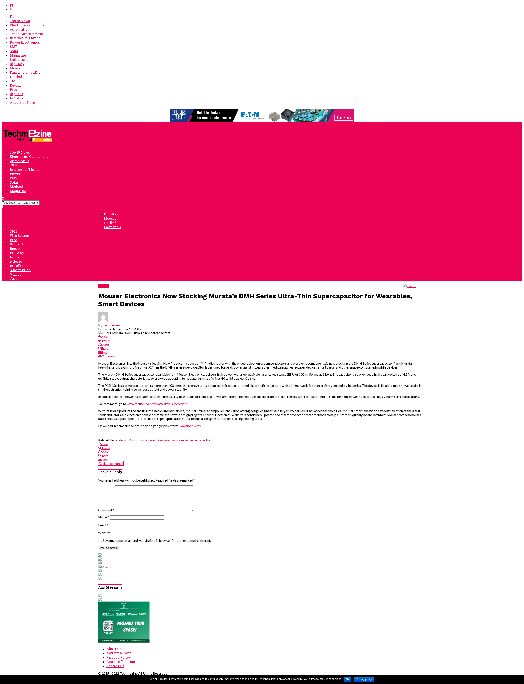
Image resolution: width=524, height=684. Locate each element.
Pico (13, 89)
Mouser (16, 68)
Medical (16, 186)
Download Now (190, 426)
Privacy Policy (118, 657)
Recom (15, 85)
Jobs (13, 278)
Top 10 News (20, 21)
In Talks (16, 98)
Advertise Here (22, 102)
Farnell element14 (25, 72)
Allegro (16, 261)
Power (15, 174)
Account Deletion (120, 661)
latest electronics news (172, 440)
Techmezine (111, 325)
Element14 (112, 227)
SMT (13, 46)
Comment (106, 510)
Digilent (16, 94)
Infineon (17, 257)
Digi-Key (17, 64)
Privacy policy (364, 679)
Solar (14, 51)
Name (103, 517)
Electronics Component (29, 25)
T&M (14, 165)
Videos (15, 274)
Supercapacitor (200, 440)
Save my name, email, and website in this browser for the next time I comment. (157, 540)
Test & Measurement (26, 34)
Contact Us (115, 666)
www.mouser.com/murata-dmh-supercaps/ (156, 404)
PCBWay (17, 253)
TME (13, 81)
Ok (347, 679)
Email (103, 525)
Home (14, 16)
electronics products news (137, 440)
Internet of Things (25, 38)
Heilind (16, 77)
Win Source (19, 235)
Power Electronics (25, 42)
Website (104, 533)
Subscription (20, 59)
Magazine (18, 55)
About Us (113, 649)
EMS (13, 178)
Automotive (19, 29)
